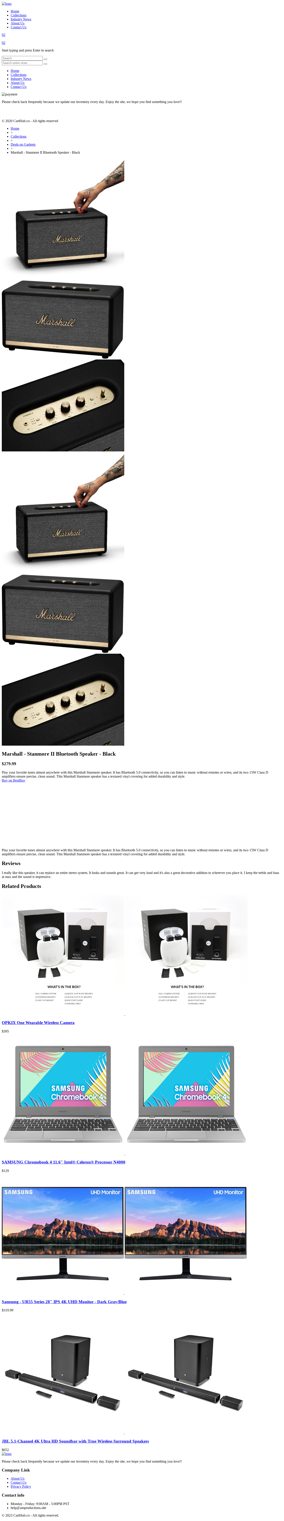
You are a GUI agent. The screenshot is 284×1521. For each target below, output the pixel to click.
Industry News (21, 19)
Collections (18, 15)
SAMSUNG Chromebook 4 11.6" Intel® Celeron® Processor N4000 (63, 1162)
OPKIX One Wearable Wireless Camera (38, 1022)
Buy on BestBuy (13, 780)
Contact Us (18, 27)
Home (15, 11)
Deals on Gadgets (23, 144)
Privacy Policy (21, 1486)
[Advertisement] (135, 813)
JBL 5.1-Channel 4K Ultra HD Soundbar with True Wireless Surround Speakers (75, 1441)
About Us (17, 23)
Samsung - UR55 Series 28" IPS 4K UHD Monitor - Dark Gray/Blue (64, 1301)
